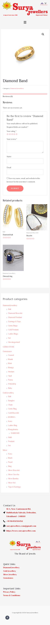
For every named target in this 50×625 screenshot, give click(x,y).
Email (9, 168)
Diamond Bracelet (15, 313)
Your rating (11, 131)
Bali (9, 309)
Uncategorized (14, 342)
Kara (10, 421)
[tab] (25, 96)
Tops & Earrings (14, 487)
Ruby (10, 388)
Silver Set (11, 483)
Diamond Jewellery (10, 305)
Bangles (11, 401)
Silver (5, 450)
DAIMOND (15, 433)
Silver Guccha (13, 474)
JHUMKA (11, 417)
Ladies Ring (12, 425)
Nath (10, 437)
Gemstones (7, 351)
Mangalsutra (13, 429)
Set (9, 338)
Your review (12, 139)
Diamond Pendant (15, 317)
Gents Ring (12, 409)
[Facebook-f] (7, 618)
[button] (25, 22)
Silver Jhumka (13, 479)
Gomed (11, 355)
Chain (10, 405)
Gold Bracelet (13, 413)
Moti (10, 363)
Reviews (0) (8, 96)
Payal (10, 462)
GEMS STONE (8, 347)
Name (9, 157)
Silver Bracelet (14, 470)
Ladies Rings (13, 334)
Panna (10, 380)
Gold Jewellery (8, 393)
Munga (11, 368)
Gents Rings (13, 326)
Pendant (11, 441)
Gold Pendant (13, 330)
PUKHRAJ (12, 384)
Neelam (11, 372)
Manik (10, 359)
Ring (10, 466)
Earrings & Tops (14, 322)
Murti (10, 458)
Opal (10, 376)
